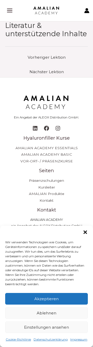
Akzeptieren (46, 298)
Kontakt (46, 200)
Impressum (78, 339)
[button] (85, 232)
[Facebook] (46, 128)
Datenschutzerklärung (51, 339)
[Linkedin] (35, 128)
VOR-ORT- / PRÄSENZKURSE (46, 161)
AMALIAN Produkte (46, 194)
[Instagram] (57, 128)
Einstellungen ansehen (46, 327)
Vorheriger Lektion (47, 57)
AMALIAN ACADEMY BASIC (46, 154)
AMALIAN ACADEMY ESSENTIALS (47, 148)
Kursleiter (46, 187)
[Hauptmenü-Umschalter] (10, 10)
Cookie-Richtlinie (18, 339)
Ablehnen (46, 313)
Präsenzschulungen (46, 180)
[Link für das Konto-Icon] (86, 10)
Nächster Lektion (46, 71)
